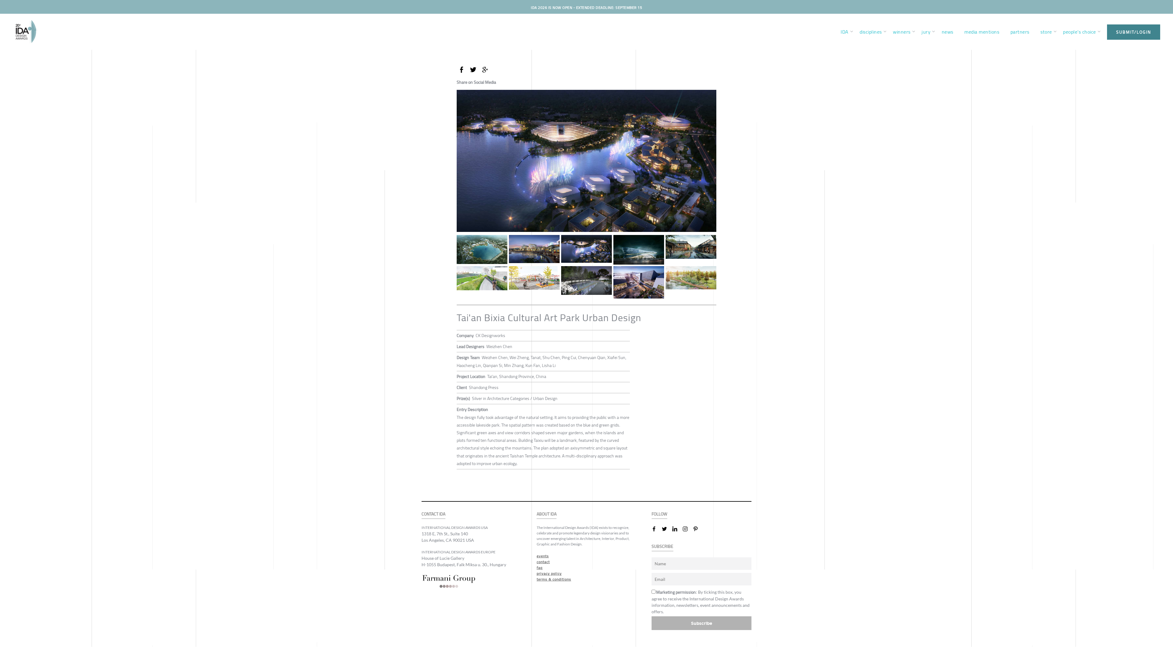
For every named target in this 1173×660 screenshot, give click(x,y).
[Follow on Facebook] (656, 528)
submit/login (1133, 32)
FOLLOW (659, 514)
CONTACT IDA (433, 514)
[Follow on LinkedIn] (677, 528)
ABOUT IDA (547, 514)
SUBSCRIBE (662, 546)
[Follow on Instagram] (687, 528)
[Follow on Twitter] (667, 528)
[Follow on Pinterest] (698, 528)
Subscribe (701, 623)
